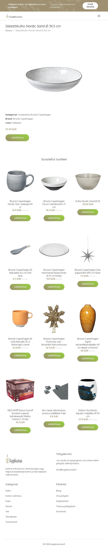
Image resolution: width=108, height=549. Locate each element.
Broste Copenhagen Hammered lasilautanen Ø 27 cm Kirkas (54, 272)
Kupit (7, 501)
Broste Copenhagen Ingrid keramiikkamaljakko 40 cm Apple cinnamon (88, 343)
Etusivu (8, 30)
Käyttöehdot (62, 501)
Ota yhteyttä (62, 496)
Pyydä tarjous (90, 5)
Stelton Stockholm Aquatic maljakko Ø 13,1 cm (88, 413)
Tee (7, 511)
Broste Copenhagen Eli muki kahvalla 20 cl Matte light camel (20, 341)
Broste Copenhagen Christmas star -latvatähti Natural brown (54, 341)
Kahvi (8, 490)
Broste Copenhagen (41, 114)
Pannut (8, 506)
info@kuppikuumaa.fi (66, 469)
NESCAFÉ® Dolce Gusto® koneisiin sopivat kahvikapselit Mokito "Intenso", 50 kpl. (20, 415)
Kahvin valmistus (13, 496)
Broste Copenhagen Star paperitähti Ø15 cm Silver (88, 271)
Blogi (58, 490)
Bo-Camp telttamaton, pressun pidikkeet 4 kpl (54, 412)
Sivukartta (61, 511)
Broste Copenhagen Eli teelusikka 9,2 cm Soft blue (20, 272)
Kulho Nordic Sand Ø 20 (88, 201)
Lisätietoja (17, 137)
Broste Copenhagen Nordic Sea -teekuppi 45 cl (20, 204)
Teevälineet (11, 516)
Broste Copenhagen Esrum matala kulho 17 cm (54, 204)
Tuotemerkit (24, 114)
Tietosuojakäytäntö (65, 506)
